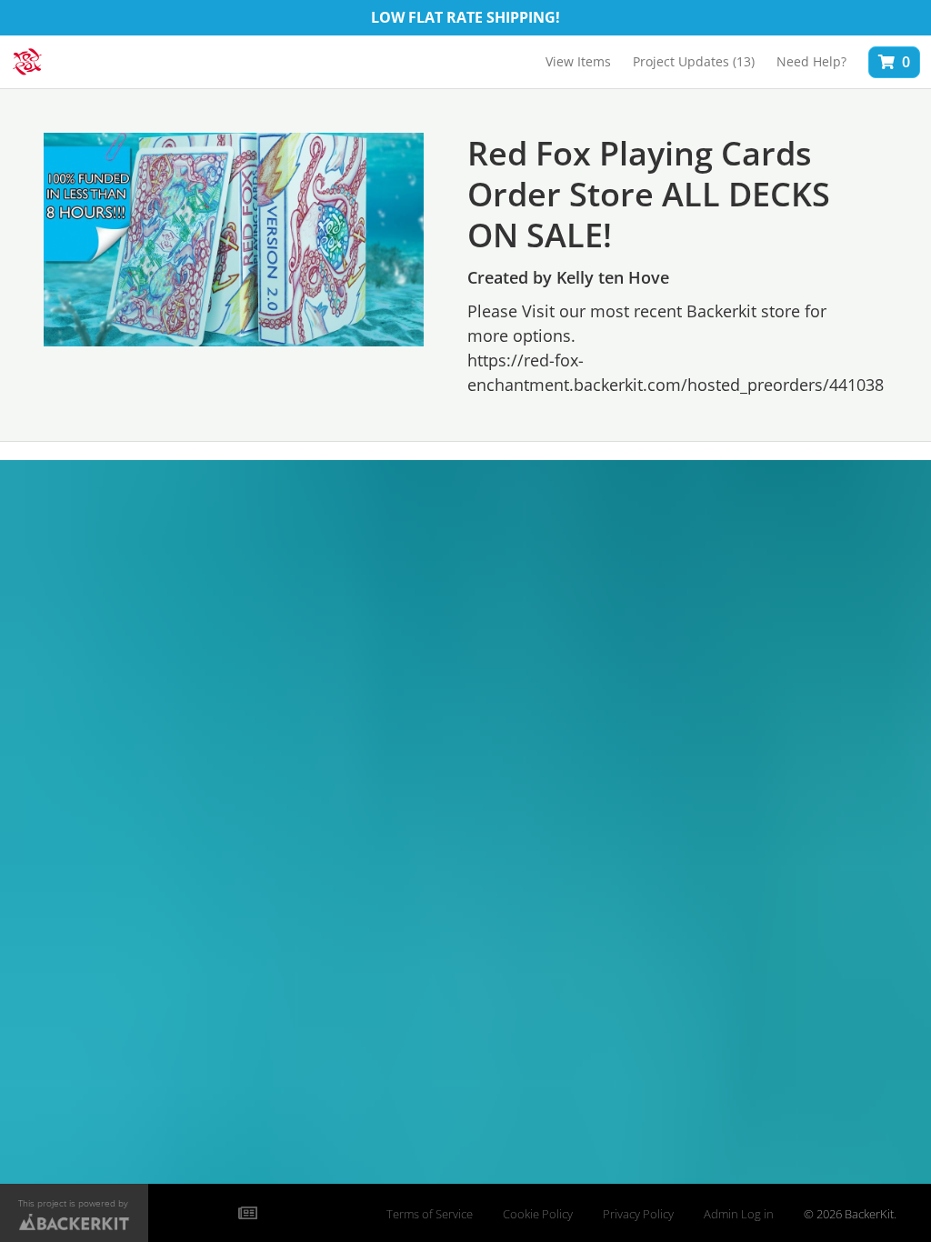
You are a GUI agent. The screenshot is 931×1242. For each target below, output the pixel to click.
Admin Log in (739, 1214)
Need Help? (811, 61)
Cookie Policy (538, 1214)
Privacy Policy (638, 1214)
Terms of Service (429, 1214)
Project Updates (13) (694, 61)
